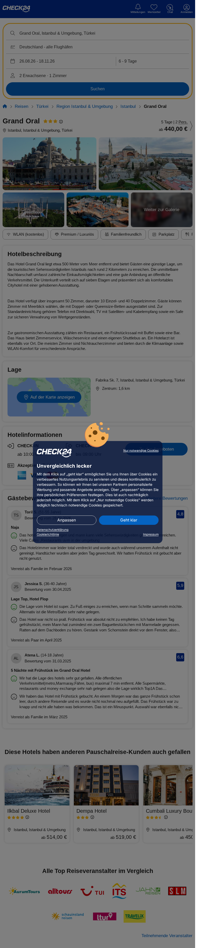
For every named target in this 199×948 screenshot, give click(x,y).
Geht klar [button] (128, 520)
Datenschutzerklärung (52, 530)
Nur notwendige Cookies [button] (141, 450)
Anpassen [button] (66, 520)
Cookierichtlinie (48, 534)
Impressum (151, 534)
